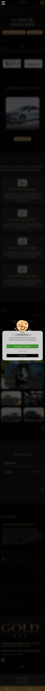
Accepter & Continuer (22, 346)
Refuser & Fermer (22, 351)
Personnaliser (22, 355)
